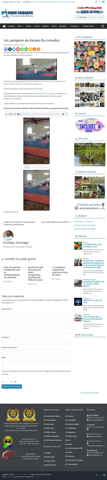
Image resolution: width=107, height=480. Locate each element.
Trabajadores (71, 428)
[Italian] (89, 8)
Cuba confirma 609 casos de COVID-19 (55, 222)
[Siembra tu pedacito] (89, 177)
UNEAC (69, 452)
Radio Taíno (50, 428)
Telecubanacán (72, 464)
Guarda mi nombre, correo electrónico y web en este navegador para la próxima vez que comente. (36, 372)
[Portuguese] (92, 8)
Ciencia (53, 26)
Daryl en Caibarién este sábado (85, 229)
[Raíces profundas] (89, 83)
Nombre (6, 337)
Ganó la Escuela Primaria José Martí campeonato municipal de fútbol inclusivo (35, 273)
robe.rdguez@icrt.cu (95, 455)
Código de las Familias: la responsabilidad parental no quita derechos (19, 223)
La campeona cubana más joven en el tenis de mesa (60, 271)
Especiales (74, 26)
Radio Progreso (51, 432)
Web (3, 357)
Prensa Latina (72, 436)
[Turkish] (97, 8)
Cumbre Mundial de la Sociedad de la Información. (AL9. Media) (21, 425)
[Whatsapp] (22, 49)
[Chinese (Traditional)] (100, 8)
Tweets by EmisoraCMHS (90, 393)
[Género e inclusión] (89, 119)
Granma (70, 416)
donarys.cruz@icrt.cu (95, 436)
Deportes (45, 26)
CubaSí (69, 444)
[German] (87, 8)
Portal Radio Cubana (53, 416)
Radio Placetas (51, 465)
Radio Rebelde (50, 420)
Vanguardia (71, 432)
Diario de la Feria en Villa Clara (84, 225)
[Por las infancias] (89, 42)
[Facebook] (6, 49)
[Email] (26, 49)
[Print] (34, 49)
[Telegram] (14, 49)
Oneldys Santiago (20, 45)
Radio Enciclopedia (52, 436)
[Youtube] (18, 49)
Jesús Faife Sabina (43, 93)
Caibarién (11, 26)
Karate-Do (47, 81)
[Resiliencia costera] (89, 144)
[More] (38, 49)
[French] (84, 8)
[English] (81, 8)
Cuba (19, 26)
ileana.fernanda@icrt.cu (96, 420)
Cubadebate (71, 420)
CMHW (48, 453)
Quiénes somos (88, 26)
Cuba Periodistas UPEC (75, 448)
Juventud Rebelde (73, 424)
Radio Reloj (50, 424)
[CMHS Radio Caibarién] (4, 26)
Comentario (7, 309)
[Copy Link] (30, 49)
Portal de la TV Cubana (75, 460)
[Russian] (95, 8)
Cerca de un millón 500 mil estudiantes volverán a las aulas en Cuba (53, 2)
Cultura (37, 26)
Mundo (28, 26)
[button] (22, 26)
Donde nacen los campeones (84, 222)
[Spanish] (78, 8)
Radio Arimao (50, 461)
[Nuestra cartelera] (89, 204)
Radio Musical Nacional (54, 440)
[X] (10, 49)
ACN (68, 440)
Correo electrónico (10, 347)
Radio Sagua (50, 457)
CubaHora (70, 456)
